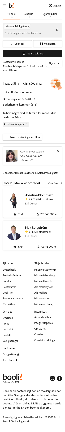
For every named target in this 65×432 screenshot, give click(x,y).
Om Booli (8, 317)
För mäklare (9, 304)
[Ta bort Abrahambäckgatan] (29, 26)
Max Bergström (36, 228)
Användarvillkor (42, 317)
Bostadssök (9, 269)
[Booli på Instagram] (52, 378)
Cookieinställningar (45, 340)
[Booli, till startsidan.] (11, 5)
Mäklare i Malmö (42, 281)
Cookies (38, 334)
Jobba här (8, 329)
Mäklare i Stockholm (45, 269)
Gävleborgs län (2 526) (17, 99)
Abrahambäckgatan (14, 124)
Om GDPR (40, 328)
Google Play (9, 354)
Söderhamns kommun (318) (20, 104)
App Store (8, 360)
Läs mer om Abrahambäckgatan (41, 172)
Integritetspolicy (43, 323)
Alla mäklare (40, 292)
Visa (53, 183)
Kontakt (7, 335)
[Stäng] (58, 151)
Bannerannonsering (13, 298)
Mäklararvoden (42, 298)
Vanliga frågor (10, 340)
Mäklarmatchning (43, 304)
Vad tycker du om (31, 158)
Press (6, 323)
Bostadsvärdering (12, 275)
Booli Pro (8, 292)
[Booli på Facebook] (59, 378)
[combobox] (23, 33)
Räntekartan (9, 287)
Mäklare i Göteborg (44, 275)
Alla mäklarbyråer (43, 287)
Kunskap (7, 281)
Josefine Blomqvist (39, 195)
